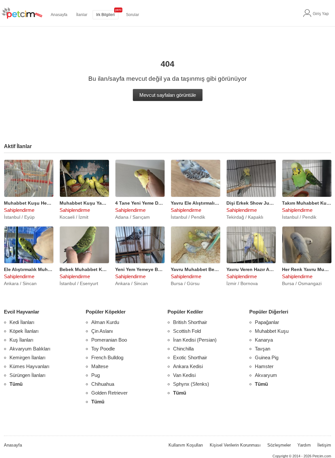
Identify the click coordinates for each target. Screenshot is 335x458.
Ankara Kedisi (188, 366)
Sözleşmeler (279, 445)
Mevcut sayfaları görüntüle (167, 95)
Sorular (132, 14)
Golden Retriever (109, 393)
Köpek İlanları (24, 331)
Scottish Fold (187, 331)
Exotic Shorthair (190, 357)
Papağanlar (267, 322)
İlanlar (81, 14)
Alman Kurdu (105, 322)
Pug (95, 375)
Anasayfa (59, 14)
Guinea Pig (266, 357)
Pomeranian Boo (109, 340)
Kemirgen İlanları (27, 357)
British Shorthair (190, 322)
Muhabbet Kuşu (272, 331)
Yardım (304, 445)
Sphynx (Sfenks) (191, 384)
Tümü (16, 384)
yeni (118, 9)
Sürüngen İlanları (27, 375)
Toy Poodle (103, 348)
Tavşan (262, 348)
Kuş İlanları (21, 340)
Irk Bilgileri (105, 14)
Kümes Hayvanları (29, 366)
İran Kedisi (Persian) (195, 340)
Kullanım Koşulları (185, 445)
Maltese (99, 366)
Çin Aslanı (102, 331)
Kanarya (264, 340)
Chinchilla (183, 348)
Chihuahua (102, 384)
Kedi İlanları (21, 322)
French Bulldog (107, 357)
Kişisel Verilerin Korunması (235, 445)
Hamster (264, 366)
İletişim (324, 445)
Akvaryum (266, 375)
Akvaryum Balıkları (29, 348)
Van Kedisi (184, 375)
